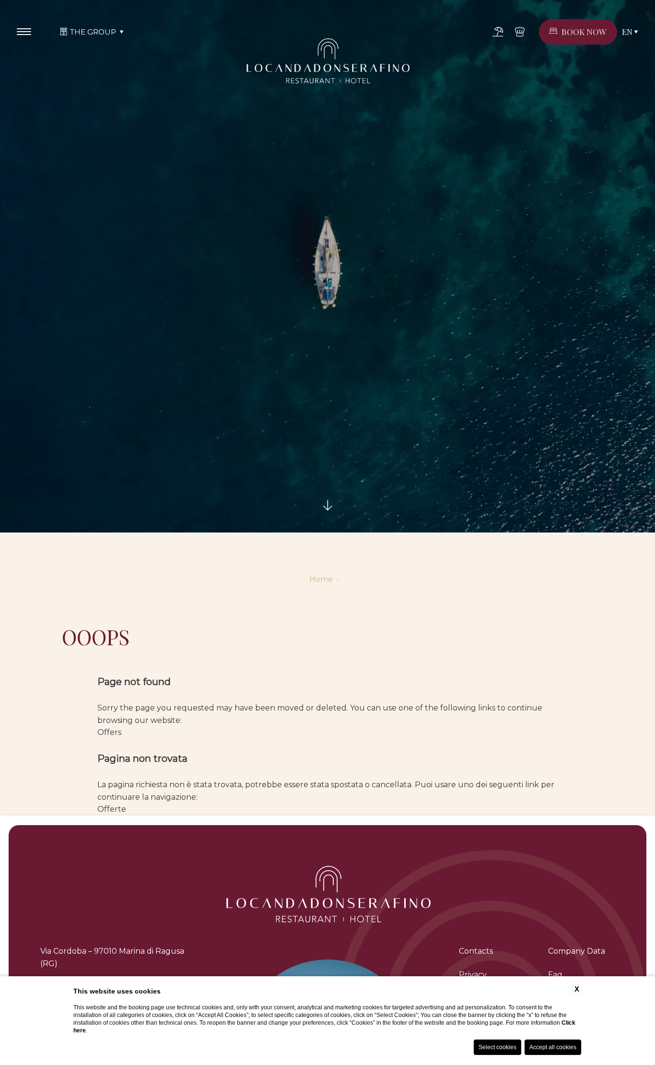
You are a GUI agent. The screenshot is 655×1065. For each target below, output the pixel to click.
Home (321, 579)
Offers (109, 732)
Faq (555, 974)
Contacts (476, 951)
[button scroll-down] (327, 505)
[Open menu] (24, 31)
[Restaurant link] (520, 31)
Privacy (473, 974)
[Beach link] (497, 31)
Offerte (111, 809)
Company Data (576, 951)
